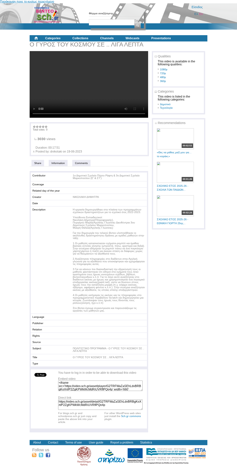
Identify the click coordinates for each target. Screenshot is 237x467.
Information (58, 163)
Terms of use (73, 442)
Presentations (161, 38)
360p (163, 81)
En (201, 14)
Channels (107, 38)
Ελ (196, 14)
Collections (80, 38)
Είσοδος (197, 7)
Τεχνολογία (166, 107)
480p (163, 77)
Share (37, 163)
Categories (53, 38)
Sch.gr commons (131, 416)
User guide (96, 442)
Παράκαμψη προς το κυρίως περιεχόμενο (27, 1)
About (37, 442)
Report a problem (121, 442)
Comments (81, 163)
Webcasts (132, 38)
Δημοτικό (165, 104)
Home (39, 39)
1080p (163, 69)
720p (163, 73)
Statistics (146, 442)
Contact (53, 442)
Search (139, 20)
